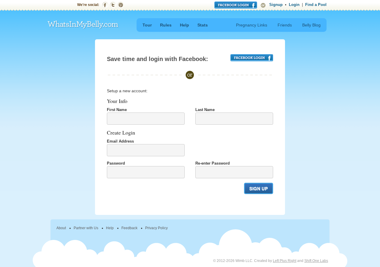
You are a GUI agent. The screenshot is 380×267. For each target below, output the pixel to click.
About (61, 228)
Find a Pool (316, 4)
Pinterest (121, 5)
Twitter (113, 5)
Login (294, 4)
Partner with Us (86, 228)
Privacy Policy (156, 228)
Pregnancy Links (251, 25)
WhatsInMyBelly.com (83, 25)
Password (116, 163)
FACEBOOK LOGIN (251, 57)
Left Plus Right (284, 261)
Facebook (105, 5)
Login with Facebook (235, 5)
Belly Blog (311, 25)
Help (184, 25)
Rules (166, 25)
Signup (276, 4)
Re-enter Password (212, 163)
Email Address (120, 141)
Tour (147, 25)
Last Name (205, 109)
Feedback (129, 228)
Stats (202, 25)
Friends (285, 25)
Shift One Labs (316, 261)
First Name (117, 109)
